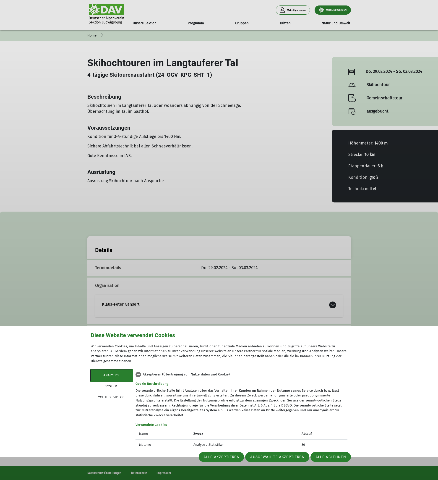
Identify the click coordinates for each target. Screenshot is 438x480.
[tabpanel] (241, 410)
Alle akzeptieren (221, 457)
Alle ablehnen (330, 457)
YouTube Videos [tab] (111, 397)
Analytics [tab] (111, 375)
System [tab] (111, 386)
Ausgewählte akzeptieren (277, 457)
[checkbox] (241, 374)
